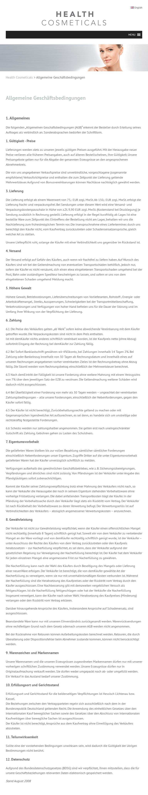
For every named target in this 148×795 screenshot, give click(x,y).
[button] (131, 35)
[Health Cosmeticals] (74, 18)
